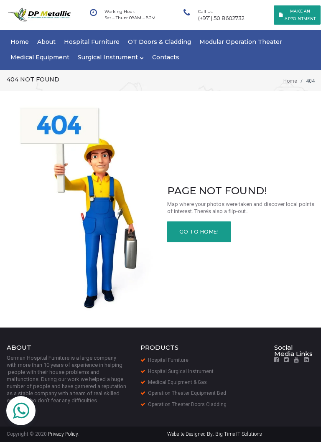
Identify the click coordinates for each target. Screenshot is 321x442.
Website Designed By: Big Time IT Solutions (214, 434)
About (46, 42)
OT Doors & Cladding (159, 42)
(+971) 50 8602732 (221, 18)
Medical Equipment (39, 57)
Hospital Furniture (92, 42)
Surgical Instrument (108, 57)
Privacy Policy (63, 434)
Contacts (165, 57)
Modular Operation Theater (240, 42)
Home (19, 42)
